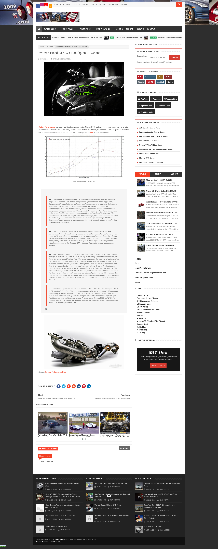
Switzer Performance (46, 127)
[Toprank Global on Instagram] (42, 4)
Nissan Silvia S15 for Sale (149, 154)
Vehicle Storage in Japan (149, 141)
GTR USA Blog (142, 307)
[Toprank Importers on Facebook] (38, 6)
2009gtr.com (59, 539)
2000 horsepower (90, 414)
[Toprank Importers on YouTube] (46, 4)
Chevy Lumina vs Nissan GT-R (56, 527)
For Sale (151, 29)
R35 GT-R (102, 5)
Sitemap (124, 5)
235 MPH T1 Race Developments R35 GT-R (157, 37)
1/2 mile (136, 37)
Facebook (156, 99)
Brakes (168, 77)
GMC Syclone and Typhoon (147, 301)
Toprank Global (146, 106)
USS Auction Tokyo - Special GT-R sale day (60, 516)
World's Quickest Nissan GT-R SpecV (107, 505)
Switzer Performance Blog (55, 372)
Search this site (142, 56)
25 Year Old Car (142, 295)
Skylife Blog (141, 327)
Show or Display (143, 324)
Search (174, 57)
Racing (170, 82)
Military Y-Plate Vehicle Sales (150, 145)
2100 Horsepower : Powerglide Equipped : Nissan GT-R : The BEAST (83, 436)
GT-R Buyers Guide (144, 304)
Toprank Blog (112, 5)
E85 (62, 59)
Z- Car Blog (141, 333)
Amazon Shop (164, 106)
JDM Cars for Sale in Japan (149, 128)
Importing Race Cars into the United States (155, 149)
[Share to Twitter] (43, 431)
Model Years (67, 29)
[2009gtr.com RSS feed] (50, 6)
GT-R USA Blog (55, 542)
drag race (124, 414)
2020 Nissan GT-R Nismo (153, 527)
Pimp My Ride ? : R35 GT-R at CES (159, 180)
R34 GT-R (94, 5)
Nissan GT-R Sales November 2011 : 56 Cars (110, 483)
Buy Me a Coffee (147, 112)
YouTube (144, 99)
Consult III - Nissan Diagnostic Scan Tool (150, 273)
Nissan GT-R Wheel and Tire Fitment (160, 245)
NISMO (150, 82)
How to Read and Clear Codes (148, 310)
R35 (139, 77)
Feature (62, 414)
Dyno (55, 59)
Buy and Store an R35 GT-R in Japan (153, 136)
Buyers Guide (50, 29)
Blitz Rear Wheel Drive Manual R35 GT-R (162, 213)
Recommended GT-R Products (151, 162)
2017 (95, 37)
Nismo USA (141, 318)
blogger (124, 448)
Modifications (103, 29)
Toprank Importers (42, 542)
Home (56, 5)
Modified (160, 82)
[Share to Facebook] (40, 431)
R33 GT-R (85, 5)
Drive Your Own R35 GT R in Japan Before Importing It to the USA (59, 37)
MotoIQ (140, 315)
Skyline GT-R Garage (147, 158)
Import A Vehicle (143, 313)
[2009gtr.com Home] (39, 29)
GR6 (160, 77)
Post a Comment (47, 462)
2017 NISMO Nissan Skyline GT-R (112, 37)
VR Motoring (142, 330)
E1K (59, 59)
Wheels (141, 82)
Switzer (50, 47)
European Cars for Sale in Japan (152, 132)
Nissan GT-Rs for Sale (143, 268)
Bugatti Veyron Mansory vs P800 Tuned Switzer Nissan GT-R (50, 436)
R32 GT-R (77, 5)
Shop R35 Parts (158, 365)
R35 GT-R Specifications (144, 278)
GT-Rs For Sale (65, 5)
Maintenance (84, 29)
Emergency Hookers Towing (147, 298)
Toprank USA (171, 99)
